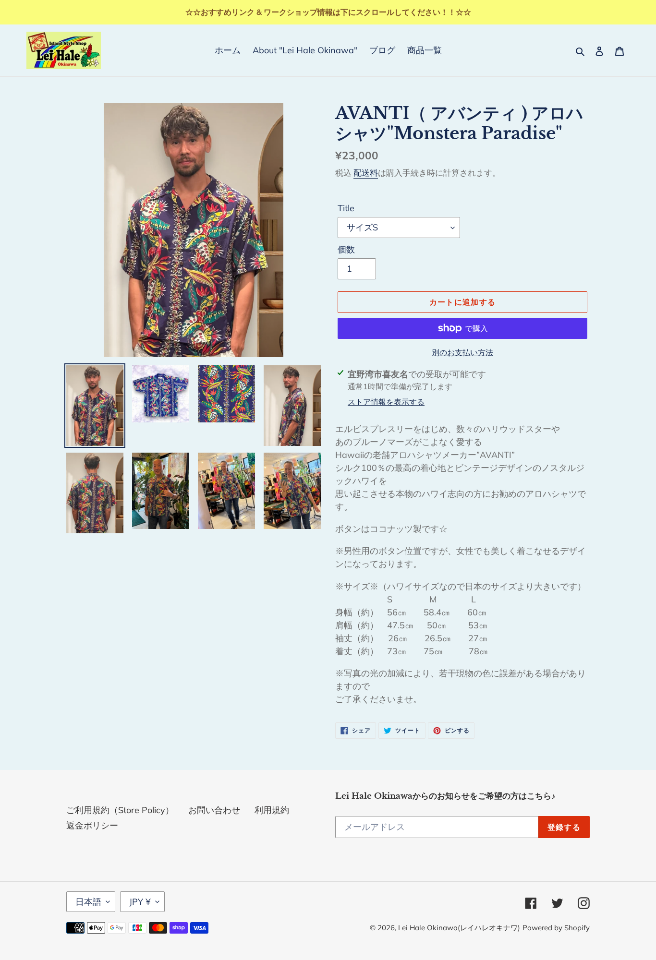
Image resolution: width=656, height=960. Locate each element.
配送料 (365, 173)
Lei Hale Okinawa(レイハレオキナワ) (459, 927)
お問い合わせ (214, 810)
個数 (346, 249)
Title (346, 208)
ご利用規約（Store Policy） (120, 810)
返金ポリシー (92, 825)
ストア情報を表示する (386, 402)
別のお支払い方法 (462, 352)
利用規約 (272, 810)
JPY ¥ (140, 901)
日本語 (88, 901)
